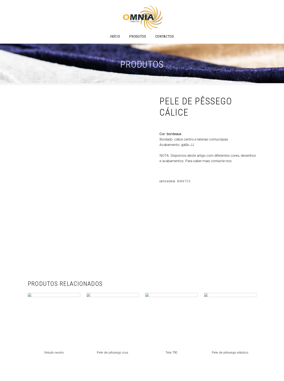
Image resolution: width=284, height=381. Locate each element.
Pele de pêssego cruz (112, 352)
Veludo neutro (54, 352)
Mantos (184, 181)
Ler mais (34, 370)
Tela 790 (171, 352)
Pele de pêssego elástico (230, 352)
